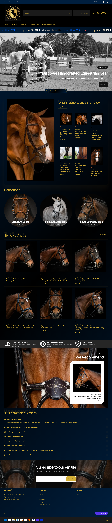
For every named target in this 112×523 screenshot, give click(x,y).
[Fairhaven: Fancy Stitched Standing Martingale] (81, 156)
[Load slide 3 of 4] (55, 90)
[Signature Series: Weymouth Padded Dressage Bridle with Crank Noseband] (56, 269)
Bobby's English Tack (96, 520)
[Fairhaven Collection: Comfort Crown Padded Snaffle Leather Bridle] (97, 122)
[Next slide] (62, 91)
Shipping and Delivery (60, 422)
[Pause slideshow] (65, 91)
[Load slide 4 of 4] (58, 90)
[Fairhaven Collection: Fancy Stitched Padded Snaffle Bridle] (66, 121)
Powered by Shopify (104, 520)
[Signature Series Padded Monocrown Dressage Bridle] (21, 269)
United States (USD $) (93, 2)
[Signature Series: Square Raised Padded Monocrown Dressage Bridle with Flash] (21, 316)
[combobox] (47, 13)
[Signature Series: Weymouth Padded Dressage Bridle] (90, 269)
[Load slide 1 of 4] (50, 90)
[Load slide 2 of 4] (53, 90)
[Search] (69, 13)
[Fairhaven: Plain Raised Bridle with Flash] (97, 162)
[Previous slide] (46, 91)
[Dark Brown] (60, 126)
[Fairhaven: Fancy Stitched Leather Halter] (81, 121)
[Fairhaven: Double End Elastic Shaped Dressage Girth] (66, 156)
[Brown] (91, 167)
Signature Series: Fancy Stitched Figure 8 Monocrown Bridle (87, 397)
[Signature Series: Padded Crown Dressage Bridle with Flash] (56, 316)
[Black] (91, 127)
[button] (104, 13)
